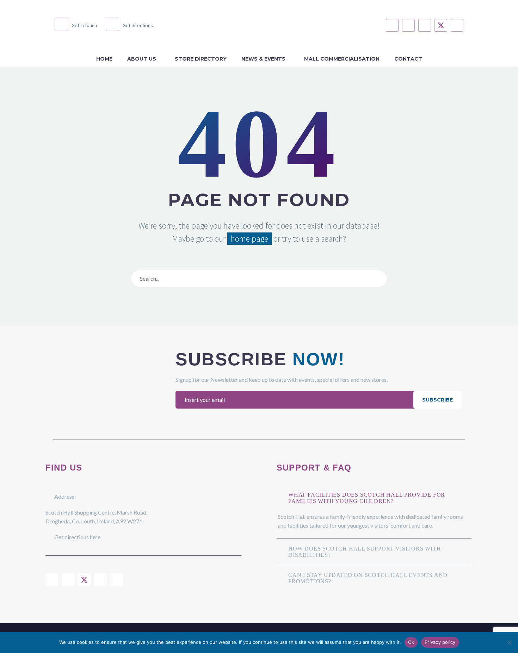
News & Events (263, 59)
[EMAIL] (296, 400)
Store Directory (201, 59)
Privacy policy (440, 642)
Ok (411, 642)
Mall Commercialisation (342, 59)
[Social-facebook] (392, 25)
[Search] (380, 278)
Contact (408, 59)
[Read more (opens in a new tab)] (76, 25)
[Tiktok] (457, 25)
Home (104, 59)
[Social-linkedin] (424, 25)
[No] (509, 642)
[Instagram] (408, 25)
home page (249, 238)
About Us (141, 59)
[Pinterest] (116, 579)
